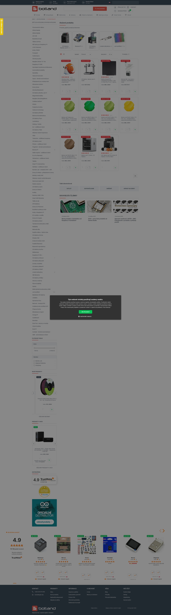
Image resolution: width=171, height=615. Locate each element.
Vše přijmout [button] (85, 312)
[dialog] (85, 307)
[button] (85, 316)
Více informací (106, 307)
